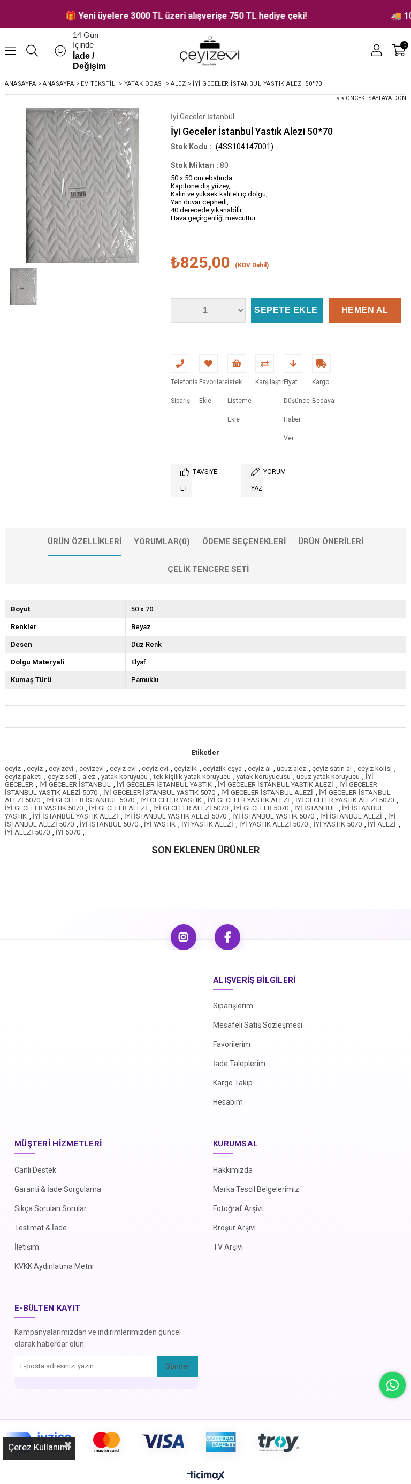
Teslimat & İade (40, 1227)
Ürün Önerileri (330, 541)
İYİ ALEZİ (382, 824)
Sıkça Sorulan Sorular (50, 1208)
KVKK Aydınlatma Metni (54, 1266)
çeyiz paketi (23, 776)
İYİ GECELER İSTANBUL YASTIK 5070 (159, 793)
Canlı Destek (35, 1170)
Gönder (177, 1366)
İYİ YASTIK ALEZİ (207, 824)
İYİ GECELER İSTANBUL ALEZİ (267, 793)
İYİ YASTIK (160, 824)
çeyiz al (259, 768)
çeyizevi (61, 768)
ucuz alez (291, 768)
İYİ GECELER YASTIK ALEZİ (249, 800)
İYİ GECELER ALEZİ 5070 (190, 808)
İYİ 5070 (68, 832)
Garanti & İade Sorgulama (57, 1189)
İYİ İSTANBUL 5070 (109, 824)
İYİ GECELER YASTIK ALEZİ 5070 (344, 800)
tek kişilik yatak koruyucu (192, 776)
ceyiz (35, 768)
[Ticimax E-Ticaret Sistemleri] (206, 1476)
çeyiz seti (62, 776)
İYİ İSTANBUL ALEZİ (351, 816)
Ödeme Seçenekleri (244, 541)
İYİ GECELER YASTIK (171, 800)
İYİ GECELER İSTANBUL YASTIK (164, 785)
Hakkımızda (233, 1170)
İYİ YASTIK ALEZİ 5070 (273, 824)
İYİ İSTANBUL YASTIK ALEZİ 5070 (175, 816)
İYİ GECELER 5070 (261, 808)
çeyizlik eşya (222, 768)
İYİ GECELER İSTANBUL (75, 785)
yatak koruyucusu (264, 776)
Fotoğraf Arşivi (238, 1208)
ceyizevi (91, 768)
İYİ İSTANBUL (315, 808)
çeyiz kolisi (374, 768)
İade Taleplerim (239, 1063)
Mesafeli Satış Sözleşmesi (257, 1025)
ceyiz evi (155, 768)
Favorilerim (231, 1044)
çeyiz (13, 768)
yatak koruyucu (124, 776)
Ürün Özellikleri (84, 541)
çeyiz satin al (332, 768)
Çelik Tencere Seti (208, 569)
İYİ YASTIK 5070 (338, 824)
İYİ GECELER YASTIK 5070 (44, 808)
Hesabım (228, 1102)
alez (88, 776)
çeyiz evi (123, 768)
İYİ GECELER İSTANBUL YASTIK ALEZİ (275, 785)
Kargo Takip (233, 1082)
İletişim (26, 1247)
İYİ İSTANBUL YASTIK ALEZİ (75, 816)
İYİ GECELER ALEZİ (118, 808)
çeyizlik (185, 768)
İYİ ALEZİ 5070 (27, 832)
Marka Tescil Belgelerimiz (256, 1189)
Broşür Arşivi (234, 1227)
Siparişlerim (233, 1005)
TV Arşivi (228, 1247)
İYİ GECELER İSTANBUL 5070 (90, 800)
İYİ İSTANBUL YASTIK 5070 (273, 816)
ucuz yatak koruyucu (328, 776)
